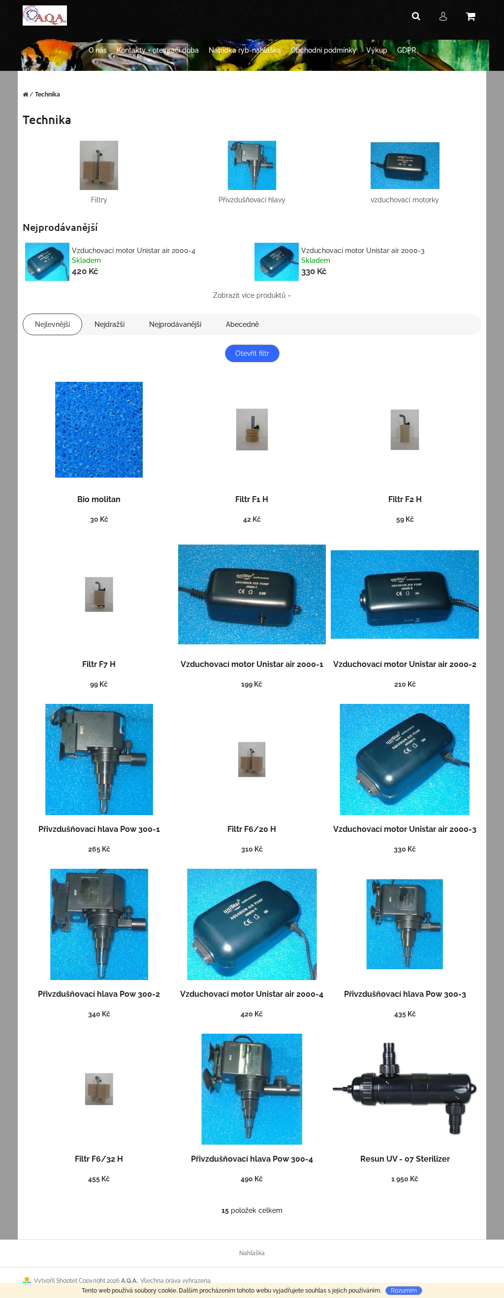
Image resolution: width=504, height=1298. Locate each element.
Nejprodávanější (175, 324)
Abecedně (242, 324)
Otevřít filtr (252, 353)
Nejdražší (109, 324)
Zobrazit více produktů (249, 295)
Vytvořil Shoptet (55, 1280)
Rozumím (404, 1290)
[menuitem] (98, 50)
